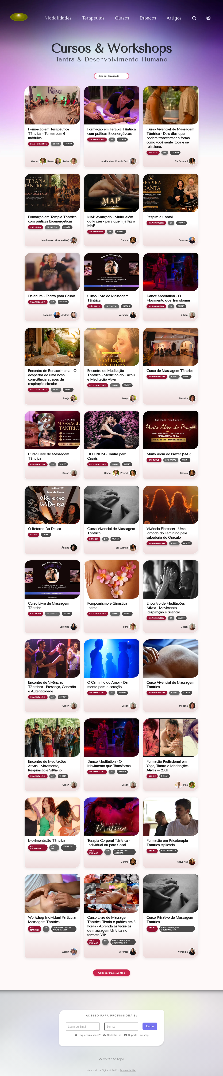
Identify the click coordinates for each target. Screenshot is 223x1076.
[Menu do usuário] (209, 21)
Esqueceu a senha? (90, 1035)
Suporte (132, 1035)
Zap (146, 1035)
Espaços (148, 18)
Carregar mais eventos (111, 972)
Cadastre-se (114, 1035)
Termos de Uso (128, 1070)
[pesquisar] (194, 21)
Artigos (174, 18)
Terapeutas (93, 18)
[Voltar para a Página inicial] (19, 17)
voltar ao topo (113, 1059)
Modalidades (58, 18)
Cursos (122, 18)
